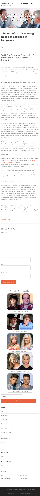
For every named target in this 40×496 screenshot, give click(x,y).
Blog (2, 465)
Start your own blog (7, 424)
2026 (2, 456)
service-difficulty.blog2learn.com (17, 3)
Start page (4, 420)
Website (4, 272)
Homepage (4, 415)
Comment (4, 233)
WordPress (23, 478)
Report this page (5, 219)
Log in (3, 411)
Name (3, 256)
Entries (23, 475)
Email (4, 264)
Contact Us (11, 493)
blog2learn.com (19, 489)
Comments (6, 478)
